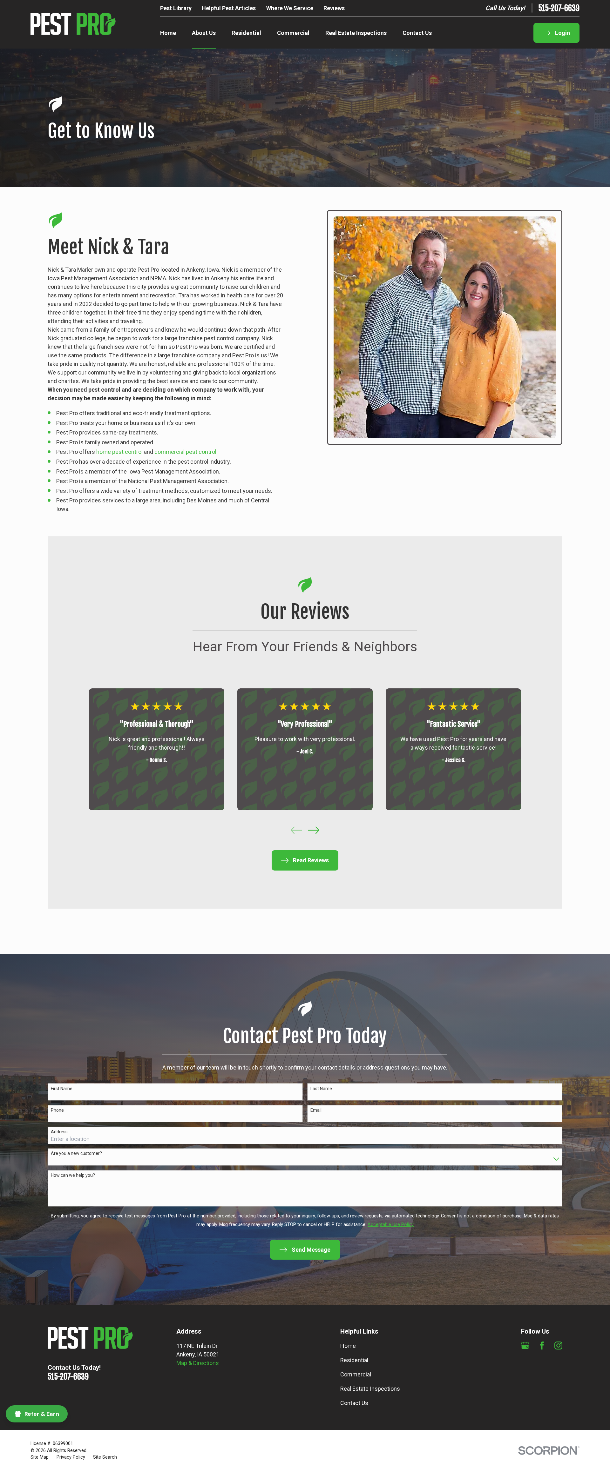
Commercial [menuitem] (293, 33)
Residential (354, 1360)
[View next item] (313, 830)
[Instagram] (558, 1345)
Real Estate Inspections (370, 1388)
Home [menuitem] (168, 33)
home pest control (119, 451)
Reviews (334, 8)
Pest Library (176, 8)
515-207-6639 (559, 8)
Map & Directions (197, 1363)
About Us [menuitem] (204, 33)
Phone (57, 1110)
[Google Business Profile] (525, 1345)
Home (348, 1345)
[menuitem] (39, 1457)
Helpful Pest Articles (229, 8)
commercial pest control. (186, 451)
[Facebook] (542, 1345)
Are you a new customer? (76, 1153)
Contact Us (354, 1403)
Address (59, 1131)
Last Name (321, 1088)
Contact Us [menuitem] (417, 33)
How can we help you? (73, 1175)
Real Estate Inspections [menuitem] (356, 33)
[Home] (73, 24)
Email (316, 1110)
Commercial (355, 1374)
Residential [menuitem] (246, 33)
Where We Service (289, 8)
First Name (61, 1088)
